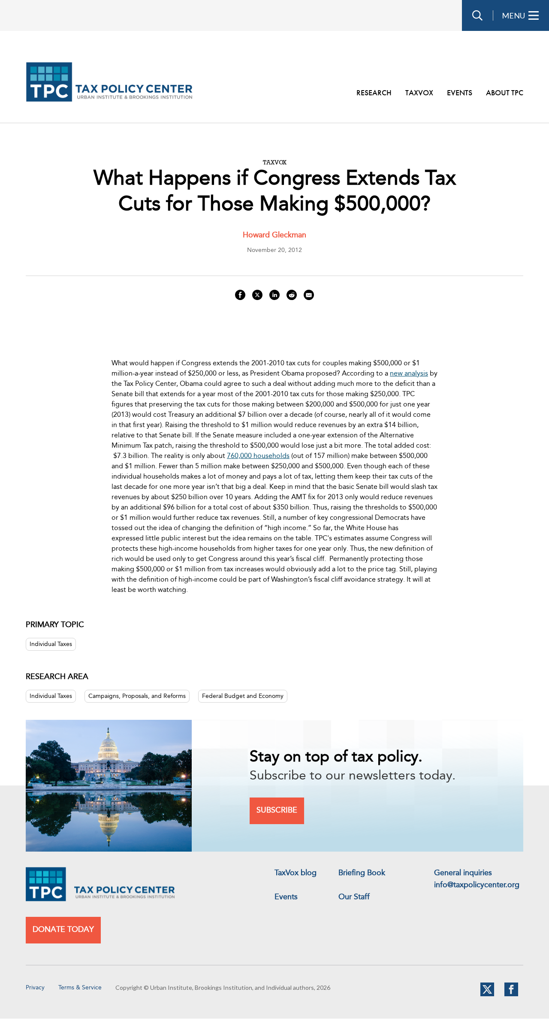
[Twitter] (487, 994)
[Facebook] (511, 994)
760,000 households (258, 456)
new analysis (409, 373)
